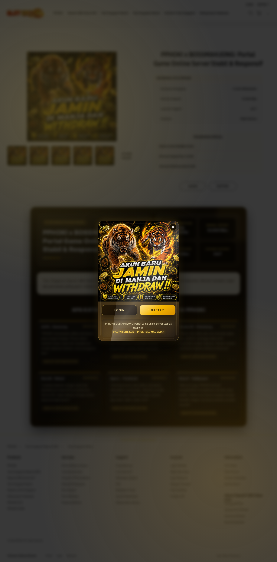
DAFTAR (157, 310)
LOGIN (119, 310)
